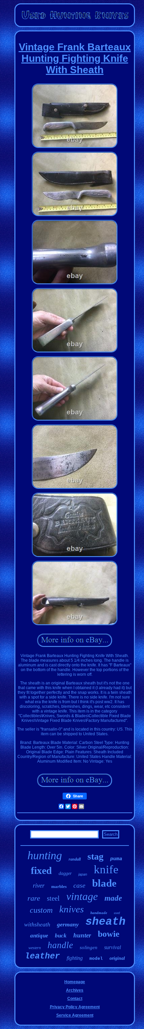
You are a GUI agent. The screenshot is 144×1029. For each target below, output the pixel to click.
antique (39, 935)
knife (106, 869)
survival (112, 947)
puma (116, 859)
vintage (82, 896)
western (34, 947)
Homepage (74, 982)
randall (75, 859)
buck (61, 935)
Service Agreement (74, 1015)
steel (53, 898)
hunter (82, 935)
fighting (75, 958)
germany (68, 924)
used (117, 913)
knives (71, 909)
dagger (65, 873)
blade (104, 883)
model (96, 958)
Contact (74, 998)
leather (42, 956)
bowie (109, 934)
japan (82, 874)
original (117, 958)
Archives (74, 990)
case (79, 885)
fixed (41, 870)
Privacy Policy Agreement (75, 1007)
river (39, 885)
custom (41, 910)
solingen (88, 947)
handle (60, 945)
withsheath (37, 924)
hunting (44, 855)
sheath (105, 922)
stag (95, 856)
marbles (59, 886)
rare (33, 898)
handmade (98, 913)
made (113, 898)
